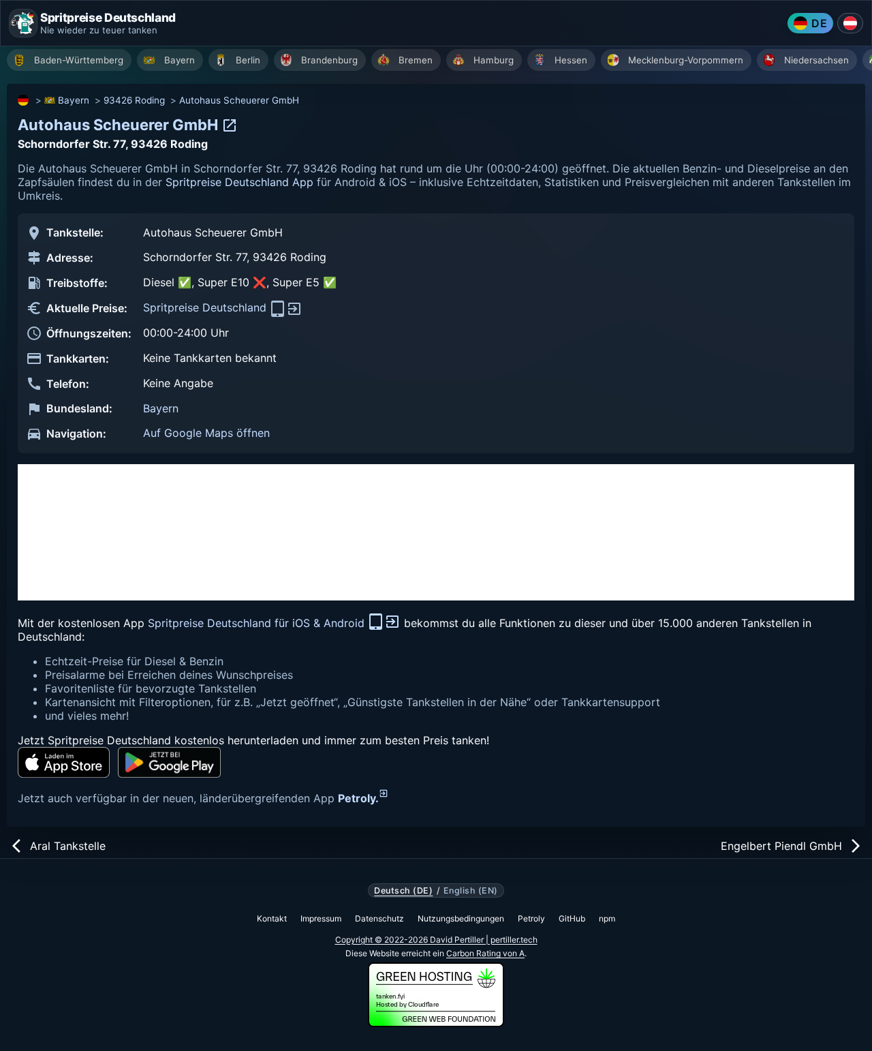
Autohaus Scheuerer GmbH (239, 100)
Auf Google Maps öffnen (206, 433)
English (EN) (470, 891)
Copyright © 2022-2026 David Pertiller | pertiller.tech (436, 939)
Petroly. (358, 798)
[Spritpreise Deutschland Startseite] (23, 23)
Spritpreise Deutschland (206, 307)
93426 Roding (134, 100)
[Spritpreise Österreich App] (850, 23)
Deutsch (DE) (403, 891)
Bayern (73, 100)
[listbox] (439, 61)
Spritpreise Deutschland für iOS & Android (258, 623)
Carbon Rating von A (485, 953)
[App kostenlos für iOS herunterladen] (64, 762)
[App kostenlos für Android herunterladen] (169, 762)
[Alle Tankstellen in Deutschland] (24, 100)
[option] (69, 60)
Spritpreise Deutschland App (239, 182)
